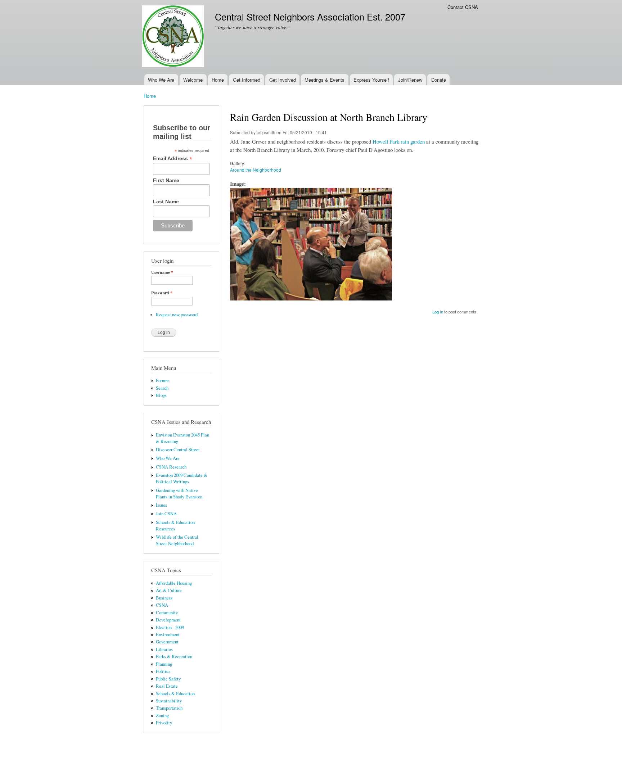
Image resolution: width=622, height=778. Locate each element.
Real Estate (167, 686)
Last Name (166, 201)
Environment (168, 635)
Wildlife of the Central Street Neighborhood (177, 540)
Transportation (169, 708)
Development (168, 620)
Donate (438, 79)
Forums (163, 380)
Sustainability (169, 701)
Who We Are (161, 79)
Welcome (193, 79)
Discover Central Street (178, 450)
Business (164, 598)
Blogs (161, 395)
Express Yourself (371, 79)
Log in (437, 312)
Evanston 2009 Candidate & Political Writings (181, 478)
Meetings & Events (324, 79)
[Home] (173, 37)
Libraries (164, 649)
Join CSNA (166, 514)
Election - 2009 (170, 627)
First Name (166, 180)
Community (167, 613)
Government (167, 642)
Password (161, 293)
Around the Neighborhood (255, 170)
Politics (163, 671)
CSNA (162, 605)
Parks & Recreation (174, 656)
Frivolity (164, 723)
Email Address (172, 158)
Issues (161, 505)
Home (218, 79)
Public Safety (168, 679)
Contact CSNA (462, 7)
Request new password (177, 315)
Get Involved (282, 79)
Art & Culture (169, 590)
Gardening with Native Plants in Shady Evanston (179, 493)
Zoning (162, 716)
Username (162, 272)
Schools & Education (175, 694)
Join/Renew (410, 79)
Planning (164, 664)
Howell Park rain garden (399, 141)
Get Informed (246, 79)
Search (162, 388)
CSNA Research (171, 467)
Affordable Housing (174, 583)
